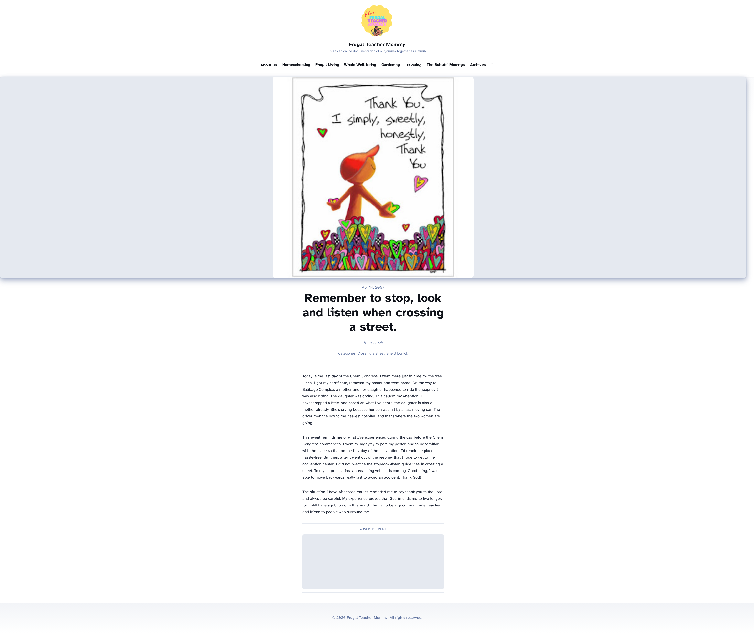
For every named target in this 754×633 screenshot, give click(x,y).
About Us (268, 65)
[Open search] (492, 65)
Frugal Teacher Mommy (377, 44)
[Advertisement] (373, 561)
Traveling (413, 65)
